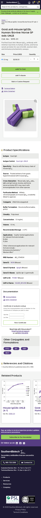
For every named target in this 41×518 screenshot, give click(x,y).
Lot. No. (6, 317)
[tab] (21, 477)
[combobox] (20, 7)
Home (3, 20)
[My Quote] (33, 3)
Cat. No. (6, 314)
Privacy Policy (20, 510)
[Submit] (38, 6)
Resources (7, 484)
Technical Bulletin (9, 88)
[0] (37, 3)
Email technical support (20, 331)
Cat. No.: (6, 414)
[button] (9, 463)
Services (6, 480)
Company (6, 487)
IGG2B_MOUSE (20, 283)
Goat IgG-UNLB (22, 161)
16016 (13, 262)
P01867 (15, 278)
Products (6, 477)
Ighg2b (18, 268)
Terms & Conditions (20, 512)
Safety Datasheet (9, 91)
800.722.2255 (23, 333)
